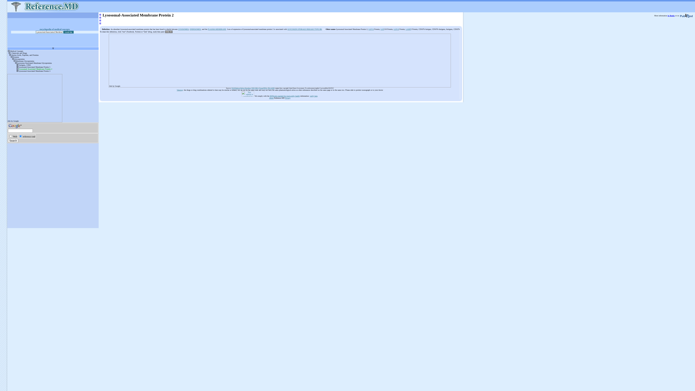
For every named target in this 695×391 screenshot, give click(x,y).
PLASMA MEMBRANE (217, 29)
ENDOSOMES (195, 29)
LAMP (408, 29)
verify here (313, 96)
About (271, 98)
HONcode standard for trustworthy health (285, 96)
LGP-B (396, 29)
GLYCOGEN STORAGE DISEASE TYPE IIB (304, 29)
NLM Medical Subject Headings (241, 88)
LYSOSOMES (183, 29)
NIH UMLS (254, 88)
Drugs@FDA (263, 88)
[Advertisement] (217, 59)
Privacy (287, 98)
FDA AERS (271, 88)
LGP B (371, 29)
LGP (382, 29)
